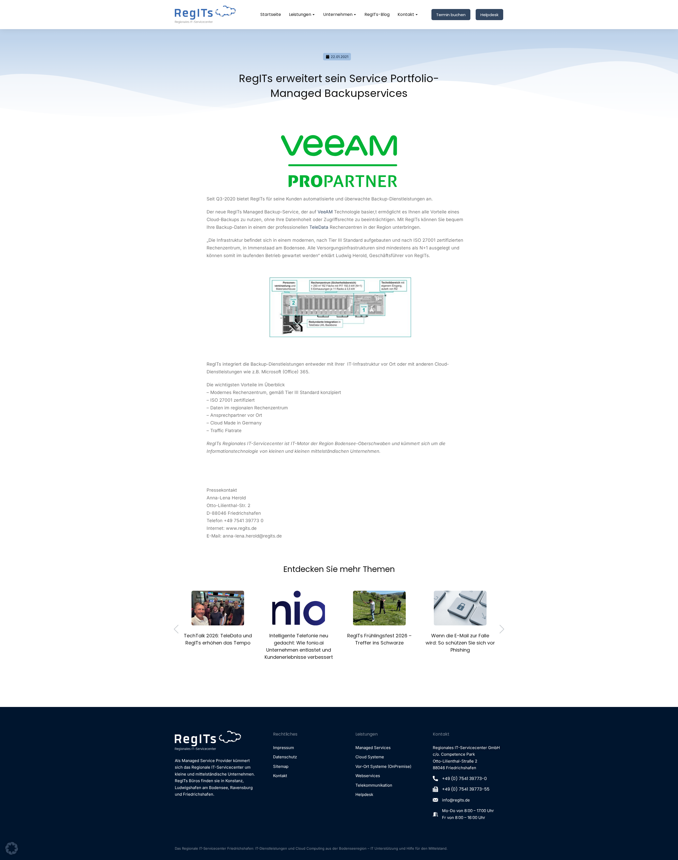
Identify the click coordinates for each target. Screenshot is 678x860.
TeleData (318, 227)
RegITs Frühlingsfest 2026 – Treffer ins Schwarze (379, 639)
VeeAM (325, 211)
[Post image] (217, 608)
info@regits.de (456, 800)
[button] (176, 629)
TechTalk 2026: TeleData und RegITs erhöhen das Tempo (218, 639)
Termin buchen (451, 14)
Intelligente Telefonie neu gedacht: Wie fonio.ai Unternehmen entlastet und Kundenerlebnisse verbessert (299, 646)
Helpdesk (489, 14)
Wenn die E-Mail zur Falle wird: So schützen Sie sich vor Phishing (460, 642)
